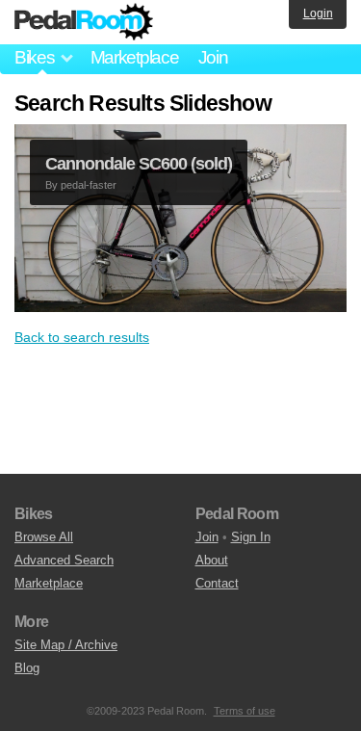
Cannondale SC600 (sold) (138, 163)
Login (318, 13)
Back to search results (81, 337)
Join (213, 57)
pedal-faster (88, 185)
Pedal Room (83, 22)
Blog (26, 668)
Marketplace (134, 57)
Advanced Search (64, 560)
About (211, 560)
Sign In (251, 537)
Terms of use (244, 711)
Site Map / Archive (65, 645)
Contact (217, 583)
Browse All (43, 537)
